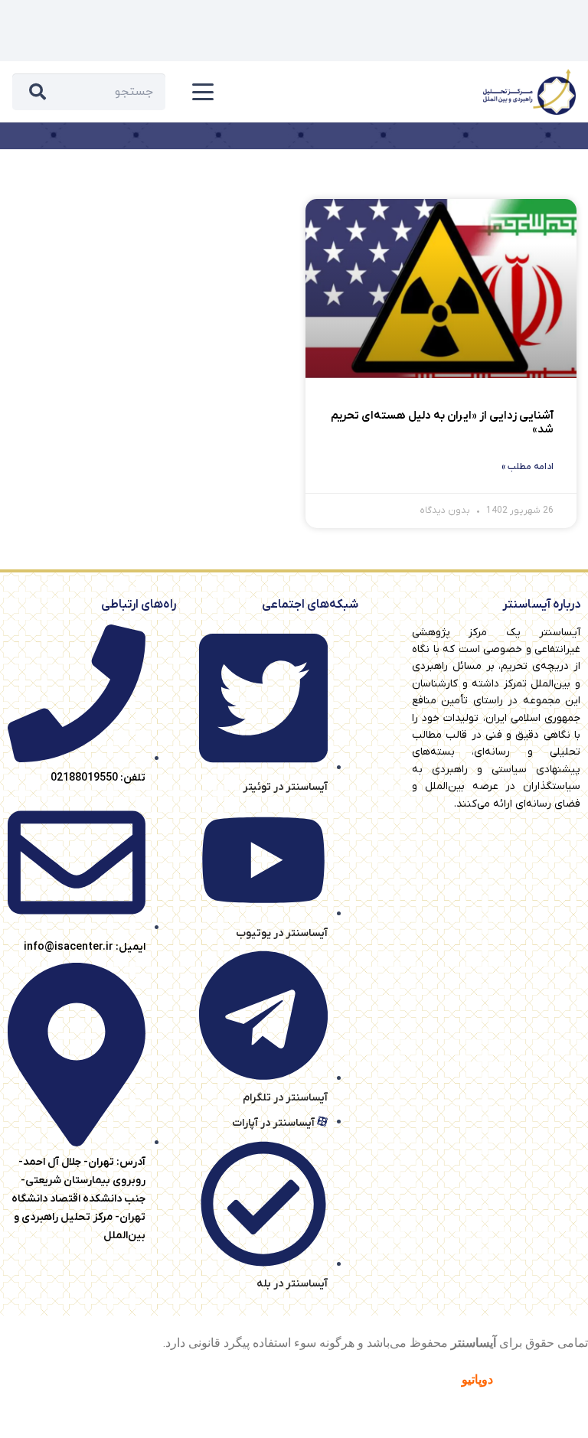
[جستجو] (37, 92)
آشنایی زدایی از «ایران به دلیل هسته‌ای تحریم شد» (442, 422)
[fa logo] (529, 92)
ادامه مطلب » (527, 467)
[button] (203, 92)
